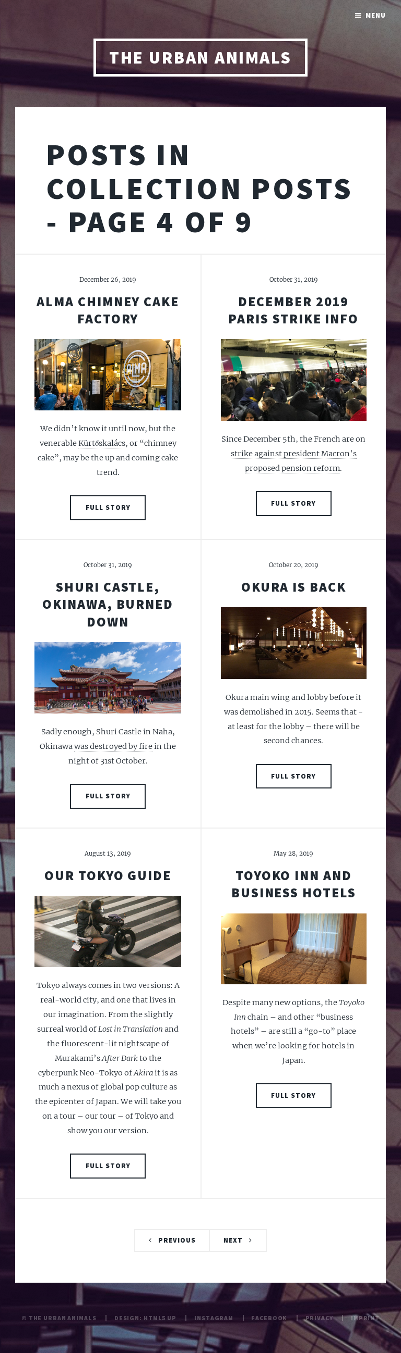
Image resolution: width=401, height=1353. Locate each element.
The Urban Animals (200, 57)
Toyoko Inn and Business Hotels (293, 884)
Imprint (365, 1318)
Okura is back (293, 587)
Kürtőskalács (101, 443)
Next (233, 1240)
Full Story (108, 507)
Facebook (269, 1318)
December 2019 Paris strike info (293, 310)
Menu (375, 15)
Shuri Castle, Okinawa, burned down (107, 604)
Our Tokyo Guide (107, 875)
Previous (177, 1240)
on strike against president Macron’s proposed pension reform (298, 453)
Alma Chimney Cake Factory (108, 310)
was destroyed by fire (113, 746)
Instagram (213, 1318)
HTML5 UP (160, 1318)
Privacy (319, 1318)
